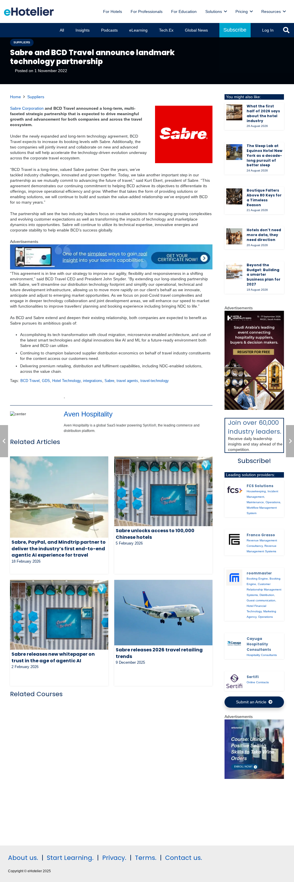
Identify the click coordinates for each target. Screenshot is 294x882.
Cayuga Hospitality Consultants (259, 644)
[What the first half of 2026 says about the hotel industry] (234, 112)
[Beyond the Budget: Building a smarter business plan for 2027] (234, 271)
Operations (273, 502)
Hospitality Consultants (262, 655)
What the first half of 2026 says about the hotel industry (263, 113)
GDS (46, 381)
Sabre (109, 381)
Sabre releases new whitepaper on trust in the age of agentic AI (53, 657)
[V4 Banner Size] (111, 268)
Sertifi (253, 676)
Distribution (267, 595)
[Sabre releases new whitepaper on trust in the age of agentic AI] (59, 615)
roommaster (259, 573)
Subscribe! (254, 460)
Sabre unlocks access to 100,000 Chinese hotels (155, 533)
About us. (23, 857)
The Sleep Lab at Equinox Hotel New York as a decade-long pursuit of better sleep (264, 155)
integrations (92, 381)
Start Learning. (69, 857)
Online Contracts (258, 682)
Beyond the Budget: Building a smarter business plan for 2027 (264, 275)
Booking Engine (257, 578)
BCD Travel (30, 381)
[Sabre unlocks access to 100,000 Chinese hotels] (163, 491)
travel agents (127, 381)
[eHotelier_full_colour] (29, 11)
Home (15, 96)
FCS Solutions (260, 485)
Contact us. (183, 857)
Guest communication (261, 600)
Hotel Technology (66, 381)
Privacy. (114, 857)
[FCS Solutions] (234, 490)
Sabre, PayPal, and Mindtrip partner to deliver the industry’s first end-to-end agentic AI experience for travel (58, 548)
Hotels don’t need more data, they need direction (264, 234)
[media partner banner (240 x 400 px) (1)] (254, 408)
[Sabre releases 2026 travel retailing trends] (163, 612)
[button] (225, 11)
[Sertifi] (234, 681)
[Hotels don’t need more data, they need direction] (234, 236)
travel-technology (154, 381)
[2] (254, 777)
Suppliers (35, 96)
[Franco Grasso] (234, 539)
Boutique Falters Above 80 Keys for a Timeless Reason (264, 197)
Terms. (145, 857)
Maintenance (255, 502)
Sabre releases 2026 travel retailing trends (159, 652)
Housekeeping (256, 491)
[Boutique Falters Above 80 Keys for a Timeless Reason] (234, 196)
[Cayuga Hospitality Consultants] (234, 643)
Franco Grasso (261, 534)
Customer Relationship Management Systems (264, 589)
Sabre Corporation (27, 108)
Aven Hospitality (88, 414)
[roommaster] (234, 578)
